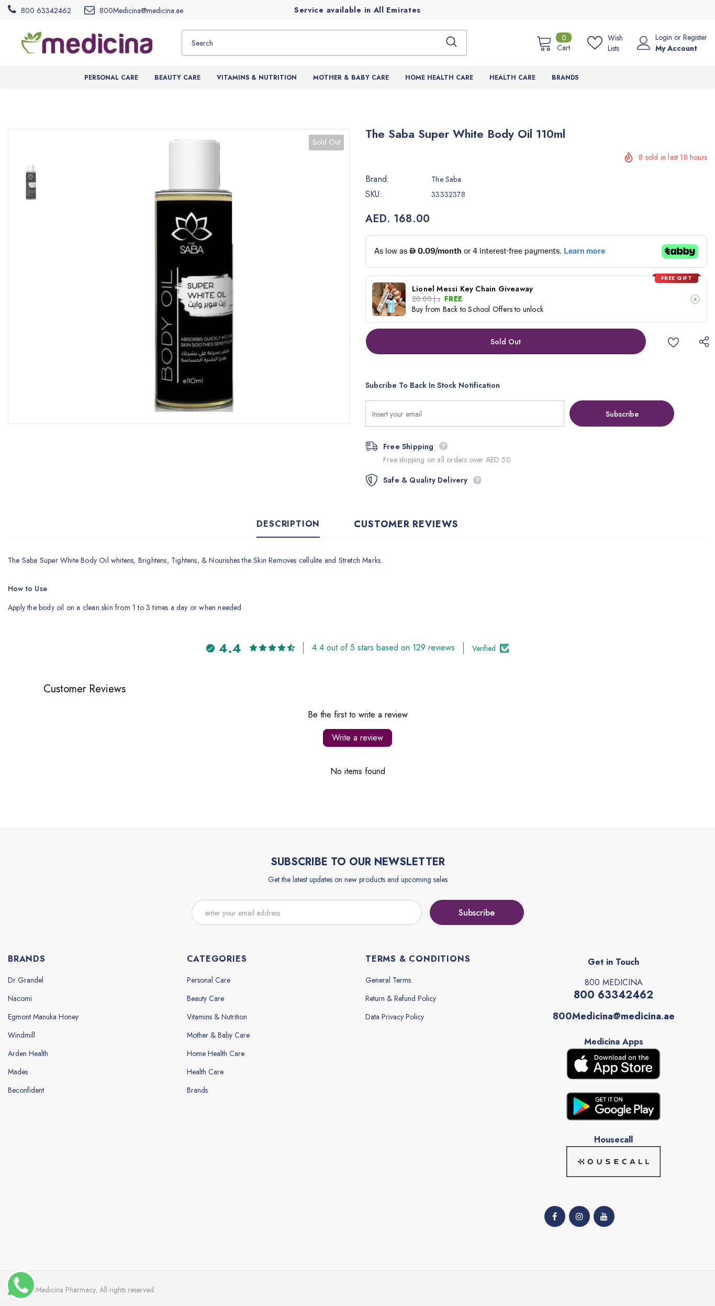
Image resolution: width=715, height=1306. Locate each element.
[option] (202, 276)
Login (664, 37)
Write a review (357, 738)
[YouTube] (604, 1216)
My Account (676, 48)
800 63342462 (613, 995)
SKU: (374, 194)
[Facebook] (554, 1216)
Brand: (377, 179)
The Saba (446, 179)
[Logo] (87, 42)
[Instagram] (579, 1216)
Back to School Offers (477, 309)
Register (695, 37)
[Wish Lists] (673, 341)
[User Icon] (643, 43)
